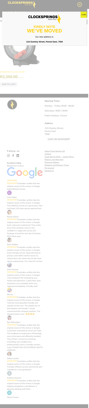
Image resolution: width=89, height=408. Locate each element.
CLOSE (83, 15)
